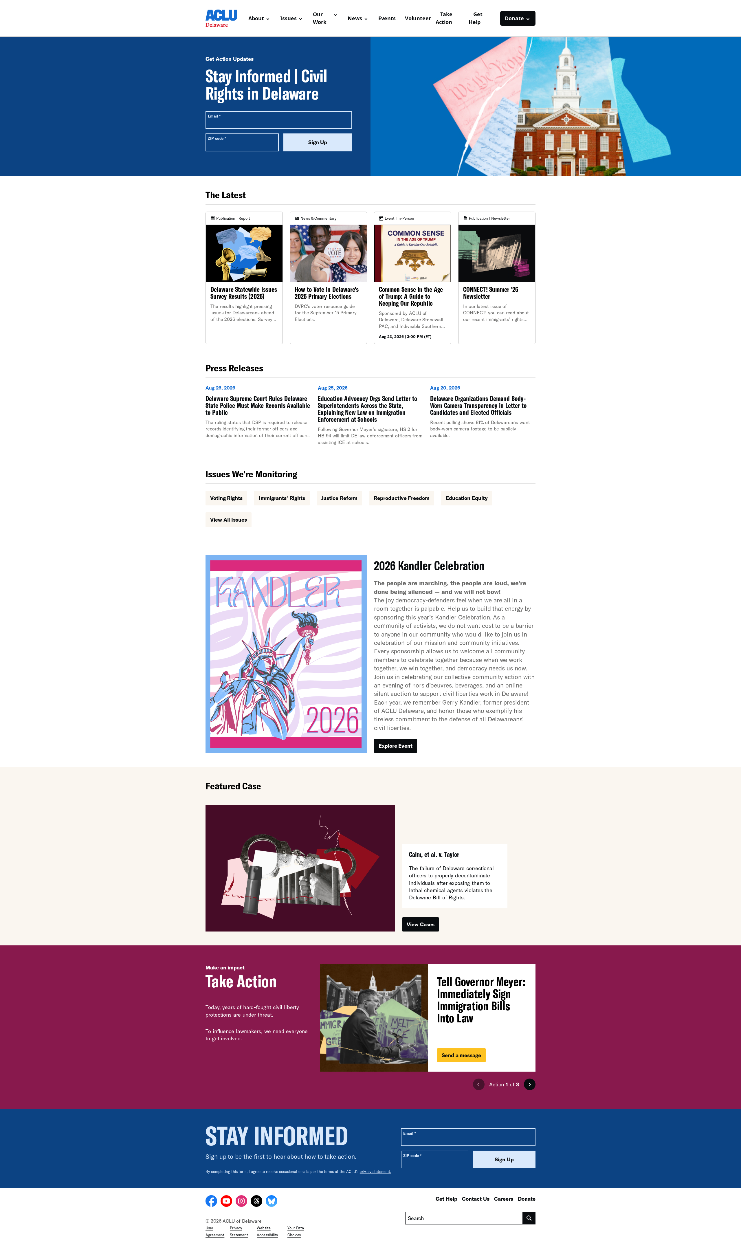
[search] (529, 1218)
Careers (503, 1199)
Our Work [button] (320, 18)
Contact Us (475, 1199)
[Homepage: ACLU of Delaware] (225, 18)
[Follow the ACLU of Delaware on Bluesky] (271, 1202)
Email (214, 115)
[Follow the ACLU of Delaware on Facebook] (211, 1202)
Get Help (476, 18)
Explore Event (395, 745)
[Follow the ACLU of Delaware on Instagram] (241, 1202)
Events (387, 18)
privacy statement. (375, 1171)
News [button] (355, 18)
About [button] (256, 18)
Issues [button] (288, 18)
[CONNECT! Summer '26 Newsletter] (496, 278)
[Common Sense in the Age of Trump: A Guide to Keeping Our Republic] (412, 278)
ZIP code (217, 138)
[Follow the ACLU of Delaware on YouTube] (226, 1202)
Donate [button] (514, 18)
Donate (526, 1199)
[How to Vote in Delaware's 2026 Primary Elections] (328, 278)
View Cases (420, 924)
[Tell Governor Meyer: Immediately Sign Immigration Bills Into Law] (427, 1018)
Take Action (444, 18)
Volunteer (418, 18)
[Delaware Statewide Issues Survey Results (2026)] (244, 278)
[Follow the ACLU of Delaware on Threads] (256, 1202)
